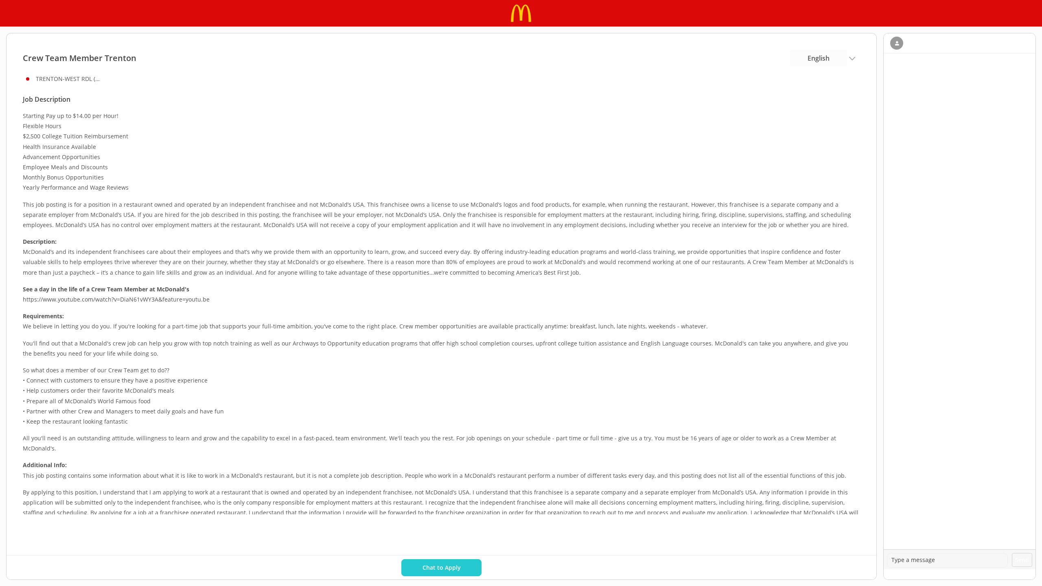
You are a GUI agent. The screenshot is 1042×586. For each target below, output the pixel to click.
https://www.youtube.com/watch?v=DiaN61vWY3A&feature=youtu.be (116, 299)
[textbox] (947, 560)
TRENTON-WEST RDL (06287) (68, 79)
